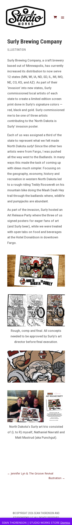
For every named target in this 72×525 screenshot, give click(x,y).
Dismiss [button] (65, 522)
